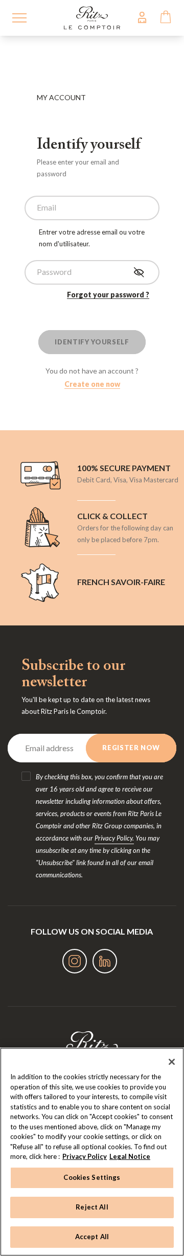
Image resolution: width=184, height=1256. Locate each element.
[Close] (171, 1062)
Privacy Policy (84, 1156)
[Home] (92, 16)
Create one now (92, 384)
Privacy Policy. (114, 838)
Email (46, 207)
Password (54, 271)
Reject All (92, 1207)
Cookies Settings (91, 1177)
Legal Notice (129, 1156)
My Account (142, 17)
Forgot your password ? (108, 294)
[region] (92, 1152)
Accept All (92, 1236)
